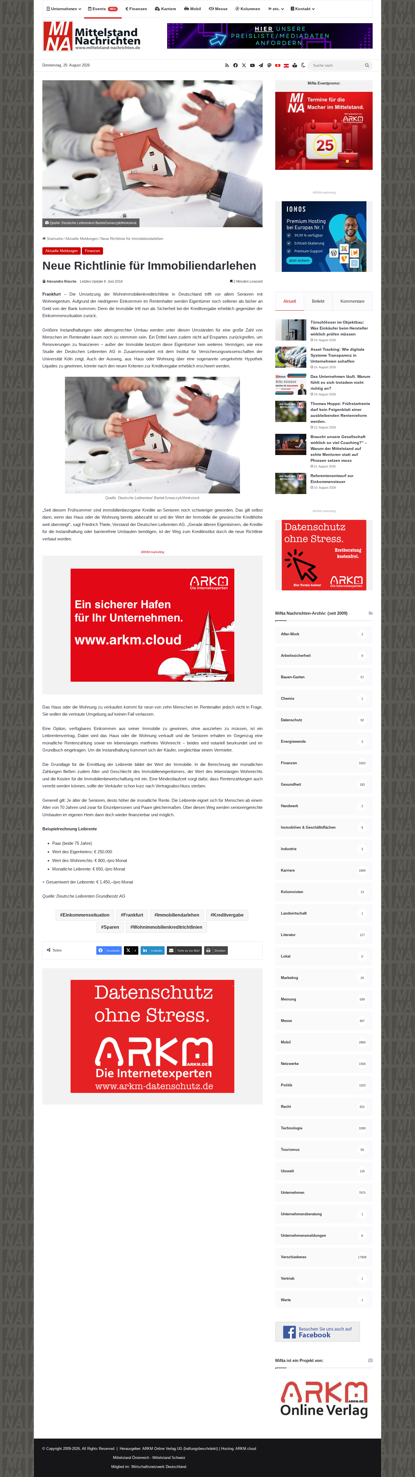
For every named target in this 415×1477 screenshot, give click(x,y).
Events (103, 9)
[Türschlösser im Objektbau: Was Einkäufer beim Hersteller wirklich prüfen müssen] (290, 330)
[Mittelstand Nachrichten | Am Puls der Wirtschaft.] (91, 38)
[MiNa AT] (286, 65)
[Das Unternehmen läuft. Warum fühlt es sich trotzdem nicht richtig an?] (290, 384)
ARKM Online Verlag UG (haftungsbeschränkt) (180, 1448)
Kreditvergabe (228, 915)
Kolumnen (249, 9)
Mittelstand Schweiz (168, 1458)
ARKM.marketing (152, 552)
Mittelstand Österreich (131, 1458)
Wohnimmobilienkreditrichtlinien (167, 927)
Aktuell (289, 301)
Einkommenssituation (86, 915)
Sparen (111, 927)
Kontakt (302, 9)
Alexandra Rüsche (62, 281)
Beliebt (318, 301)
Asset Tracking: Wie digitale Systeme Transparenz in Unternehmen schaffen (337, 355)
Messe (221, 9)
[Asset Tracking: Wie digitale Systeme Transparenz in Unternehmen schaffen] (290, 357)
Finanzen (137, 9)
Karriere (168, 9)
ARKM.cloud (245, 1448)
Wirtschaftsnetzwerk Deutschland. (159, 1467)
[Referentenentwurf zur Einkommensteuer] (290, 483)
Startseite (54, 239)
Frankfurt (133, 915)
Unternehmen (63, 9)
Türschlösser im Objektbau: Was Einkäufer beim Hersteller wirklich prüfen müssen (339, 328)
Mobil (195, 9)
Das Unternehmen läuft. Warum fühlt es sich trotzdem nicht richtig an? (340, 382)
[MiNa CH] (278, 65)
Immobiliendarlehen (178, 915)
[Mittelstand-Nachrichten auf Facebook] (317, 1340)
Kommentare (352, 301)
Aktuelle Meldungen (81, 239)
